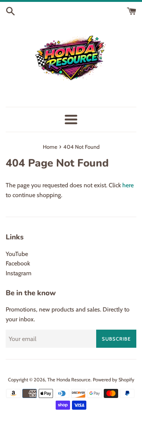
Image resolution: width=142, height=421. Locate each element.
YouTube (17, 254)
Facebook (18, 263)
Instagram (18, 273)
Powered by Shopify (113, 379)
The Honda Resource (69, 379)
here (128, 185)
